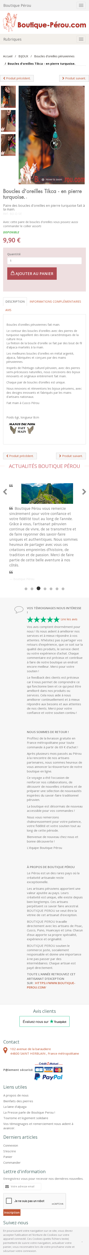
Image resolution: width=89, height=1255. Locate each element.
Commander (12, 1123)
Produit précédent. (18, 78)
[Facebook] (8, 1192)
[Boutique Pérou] (44, 22)
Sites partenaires (50, 1209)
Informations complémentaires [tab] (55, 301)
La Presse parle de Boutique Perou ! (29, 1073)
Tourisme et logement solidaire (25, 1079)
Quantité (13, 254)
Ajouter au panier (33, 273)
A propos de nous (16, 1056)
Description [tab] (15, 301)
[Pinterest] (19, 1192)
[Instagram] (30, 1192)
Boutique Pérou (17, 5)
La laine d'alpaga (14, 1067)
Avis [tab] (8, 310)
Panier (7, 1117)
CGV (6, 1209)
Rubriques (12, 39)
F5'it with (78, 1213)
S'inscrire (9, 1112)
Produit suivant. (75, 78)
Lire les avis (69, 580)
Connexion (10, 1106)
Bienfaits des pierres (18, 1062)
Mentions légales (24, 1209)
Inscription (12, 1173)
